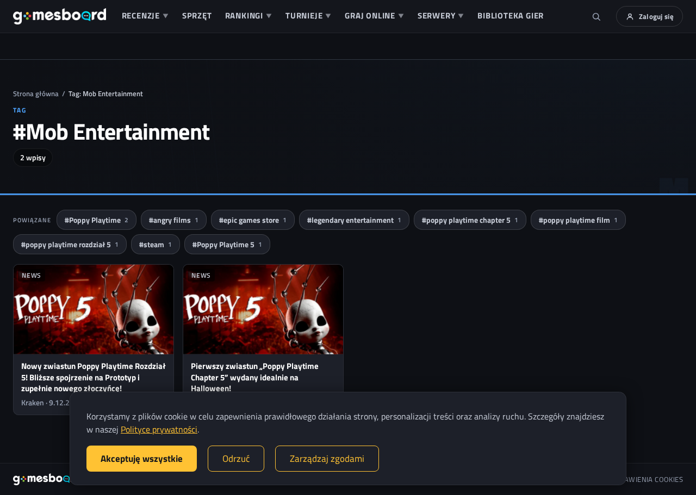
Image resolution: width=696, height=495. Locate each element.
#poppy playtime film (578, 219)
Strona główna (36, 93)
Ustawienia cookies (647, 479)
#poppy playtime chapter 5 (470, 219)
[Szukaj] (596, 16)
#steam (155, 244)
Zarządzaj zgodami (327, 459)
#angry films (173, 219)
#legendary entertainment (354, 219)
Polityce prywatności (159, 429)
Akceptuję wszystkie (142, 459)
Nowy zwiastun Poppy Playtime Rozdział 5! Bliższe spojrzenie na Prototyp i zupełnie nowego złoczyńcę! (93, 377)
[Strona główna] (59, 16)
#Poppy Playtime (96, 219)
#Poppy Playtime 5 (227, 244)
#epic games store (253, 219)
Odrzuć (236, 459)
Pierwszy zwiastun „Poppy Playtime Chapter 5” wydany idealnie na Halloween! (255, 377)
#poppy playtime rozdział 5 (70, 244)
